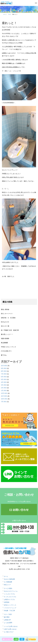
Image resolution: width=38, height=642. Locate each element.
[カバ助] (6, 3)
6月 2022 (4, 376)
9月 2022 (4, 368)
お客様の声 (7, 620)
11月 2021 (4, 396)
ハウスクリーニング (10, 608)
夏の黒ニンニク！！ (7, 334)
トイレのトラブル (9, 594)
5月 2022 (4, 379)
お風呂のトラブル (9, 599)
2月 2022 (4, 388)
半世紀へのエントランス (8, 347)
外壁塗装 (6, 602)
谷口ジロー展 (5, 326)
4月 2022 (4, 382)
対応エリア (7, 584)
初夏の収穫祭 (5, 338)
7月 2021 (4, 401)
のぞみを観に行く (6, 351)
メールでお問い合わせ (11, 626)
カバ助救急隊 (8, 582)
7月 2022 (4, 374)
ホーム (5, 14)
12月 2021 (4, 393)
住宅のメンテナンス (10, 605)
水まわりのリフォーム (11, 591)
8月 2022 (4, 371)
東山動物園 (4, 342)
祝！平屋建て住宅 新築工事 (10, 330)
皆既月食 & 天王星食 (8, 318)
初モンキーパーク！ (7, 313)
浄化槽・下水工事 (9, 610)
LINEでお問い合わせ (10, 629)
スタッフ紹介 (8, 614)
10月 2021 (4, 399)
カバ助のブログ (8, 632)
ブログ (9, 14)
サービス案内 (8, 588)
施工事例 (6, 617)
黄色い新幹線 (5, 309)
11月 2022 (4, 365)
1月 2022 (4, 390)
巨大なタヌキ (5, 322)
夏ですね (3, 355)
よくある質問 (8, 622)
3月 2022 (4, 385)
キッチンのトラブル (10, 597)
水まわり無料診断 (9, 579)
